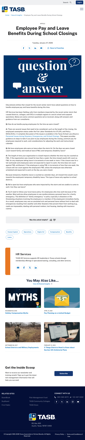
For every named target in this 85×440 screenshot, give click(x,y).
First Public (6, 405)
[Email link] (18, 267)
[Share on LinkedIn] (35, 48)
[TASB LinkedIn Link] (67, 402)
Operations (27, 232)
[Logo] (15, 9)
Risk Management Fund (38, 398)
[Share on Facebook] (23, 48)
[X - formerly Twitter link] (29, 267)
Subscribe (64, 373)
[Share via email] (41, 48)
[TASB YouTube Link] (78, 402)
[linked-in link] (35, 267)
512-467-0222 (78, 397)
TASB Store (33, 405)
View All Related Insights (41, 284)
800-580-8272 (63, 397)
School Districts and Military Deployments (22, 347)
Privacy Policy (59, 434)
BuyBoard (5, 401)
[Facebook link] (24, 267)
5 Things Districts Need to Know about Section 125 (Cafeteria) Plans (59, 348)
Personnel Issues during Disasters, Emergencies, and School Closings (32, 136)
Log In (79, 2)
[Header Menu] (81, 9)
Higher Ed (40, 232)
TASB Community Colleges (39, 401)
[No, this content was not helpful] (54, 220)
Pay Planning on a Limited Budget (57, 313)
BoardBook (6, 398)
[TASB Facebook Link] (56, 402)
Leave (10, 237)
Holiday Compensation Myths (16, 313)
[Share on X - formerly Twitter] (29, 48)
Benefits (69, 232)
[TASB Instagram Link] (73, 402)
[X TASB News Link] (62, 402)
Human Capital (13, 232)
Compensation (55, 232)
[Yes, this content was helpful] (51, 220)
